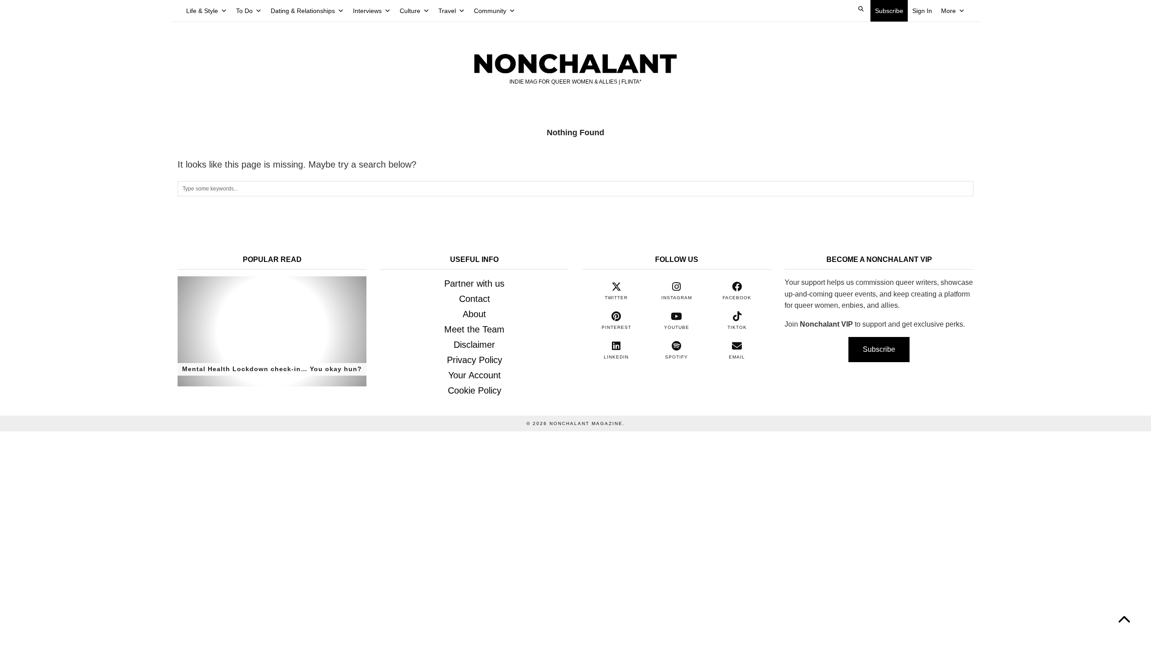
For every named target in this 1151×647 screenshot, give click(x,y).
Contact (474, 299)
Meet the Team (474, 329)
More (948, 10)
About (474, 314)
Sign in (922, 10)
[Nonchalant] (575, 54)
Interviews (367, 10)
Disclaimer (474, 345)
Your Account (474, 375)
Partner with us (474, 283)
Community (490, 10)
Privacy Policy (474, 360)
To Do (244, 10)
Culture (410, 10)
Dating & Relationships (303, 10)
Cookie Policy (474, 390)
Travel (447, 10)
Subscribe (889, 10)
